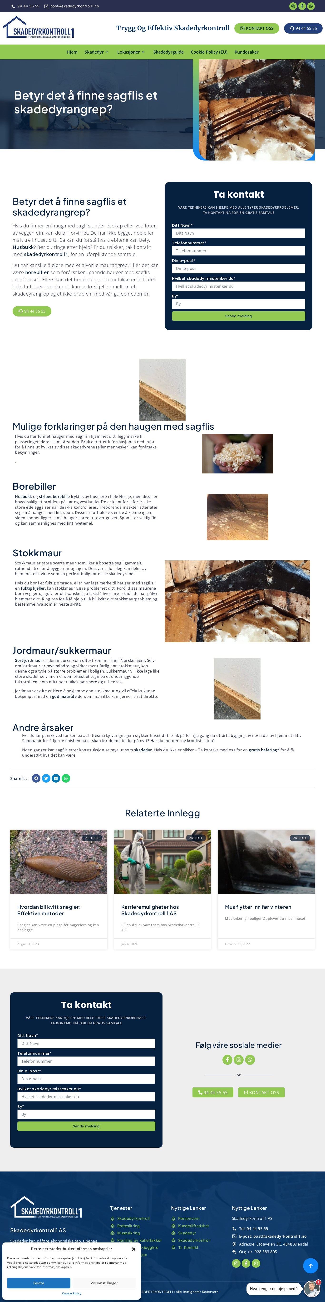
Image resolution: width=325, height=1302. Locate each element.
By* (175, 296)
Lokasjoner (128, 52)
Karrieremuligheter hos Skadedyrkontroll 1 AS (150, 910)
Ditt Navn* (182, 225)
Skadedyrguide (168, 52)
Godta (38, 1283)
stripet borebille (54, 496)
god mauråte (64, 696)
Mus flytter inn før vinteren (258, 907)
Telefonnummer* (189, 243)
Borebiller (34, 486)
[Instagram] (239, 1060)
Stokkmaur (37, 552)
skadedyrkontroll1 (46, 254)
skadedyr (143, 750)
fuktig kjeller (33, 588)
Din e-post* (184, 260)
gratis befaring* (264, 750)
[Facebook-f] (227, 1060)
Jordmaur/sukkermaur (62, 650)
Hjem (72, 52)
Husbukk (23, 247)
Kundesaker (247, 52)
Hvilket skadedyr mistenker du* (204, 278)
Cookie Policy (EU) (209, 52)
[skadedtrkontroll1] (38, 28)
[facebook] (302, 6)
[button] (133, 1248)
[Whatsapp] (311, 6)
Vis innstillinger (104, 1283)
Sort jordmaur (28, 660)
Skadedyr (94, 52)
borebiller (37, 272)
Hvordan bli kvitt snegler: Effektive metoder (49, 910)
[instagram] (293, 6)
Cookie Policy (71, 1293)
